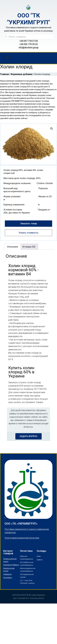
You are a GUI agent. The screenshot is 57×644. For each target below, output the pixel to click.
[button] (8, 57)
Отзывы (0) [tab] (28, 246)
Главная (4, 74)
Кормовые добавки (21, 74)
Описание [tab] (12, 246)
